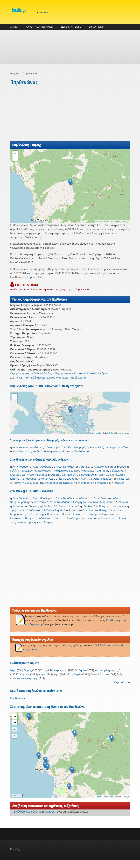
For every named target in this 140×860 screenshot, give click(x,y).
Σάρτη (58, 518)
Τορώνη (31, 522)
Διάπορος (102, 470)
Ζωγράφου (87, 474)
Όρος (43, 670)
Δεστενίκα (122, 502)
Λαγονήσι (30, 478)
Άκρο (13, 670)
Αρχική (14, 73)
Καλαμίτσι (35, 510)
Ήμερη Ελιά (96, 447)
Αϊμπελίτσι (100, 466)
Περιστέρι (123, 478)
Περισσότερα (122, 682)
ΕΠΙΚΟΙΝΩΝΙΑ (96, 26)
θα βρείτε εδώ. (33, 277)
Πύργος (17, 482)
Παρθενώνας (78, 377)
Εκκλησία (80, 670)
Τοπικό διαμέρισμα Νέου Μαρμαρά (47, 377)
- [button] (15, 158)
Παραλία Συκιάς (71, 514)
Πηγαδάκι (108, 514)
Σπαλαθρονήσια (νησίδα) (51, 451)
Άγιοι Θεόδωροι (42, 466)
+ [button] (15, 153)
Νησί (56, 674)
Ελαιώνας (117, 470)
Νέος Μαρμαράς (22, 451)
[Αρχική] (18, 10)
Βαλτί (114, 498)
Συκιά (122, 518)
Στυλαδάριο (82, 451)
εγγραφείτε (51, 811)
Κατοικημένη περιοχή (107, 670)
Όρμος (28, 670)
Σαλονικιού (32, 482)
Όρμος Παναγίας (103, 478)
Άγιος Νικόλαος (65, 466)
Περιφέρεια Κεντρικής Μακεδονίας (31, 373)
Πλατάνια (16, 518)
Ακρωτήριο (60, 670)
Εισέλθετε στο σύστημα (27, 811)
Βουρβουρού (118, 466)
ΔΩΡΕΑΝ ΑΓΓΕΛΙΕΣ (71, 26)
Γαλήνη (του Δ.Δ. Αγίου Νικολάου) (30, 470)
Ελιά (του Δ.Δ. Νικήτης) (63, 474)
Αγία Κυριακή (20, 447)
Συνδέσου (112, 620)
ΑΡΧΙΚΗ (14, 26)
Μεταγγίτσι (47, 478)
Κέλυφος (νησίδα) (117, 447)
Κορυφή (25, 674)
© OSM (110, 221)
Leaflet (98, 221)
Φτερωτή (119, 482)
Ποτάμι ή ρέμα (99, 674)
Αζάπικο (38, 447)
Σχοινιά (101, 482)
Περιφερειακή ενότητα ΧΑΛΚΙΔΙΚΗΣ (76, 373)
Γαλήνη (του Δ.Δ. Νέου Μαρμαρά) (66, 447)
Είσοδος (43, 12)
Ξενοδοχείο (75, 674)
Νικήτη (85, 478)
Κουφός (73, 510)
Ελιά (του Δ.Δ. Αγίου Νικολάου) (28, 474)
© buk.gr (125, 221)
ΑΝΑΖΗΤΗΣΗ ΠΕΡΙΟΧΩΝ (39, 26)
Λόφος (42, 674)
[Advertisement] (70, 47)
